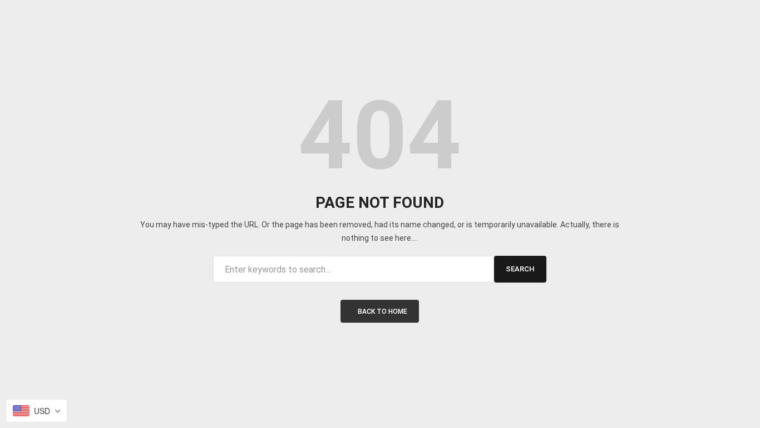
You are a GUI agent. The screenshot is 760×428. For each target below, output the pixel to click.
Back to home (382, 311)
